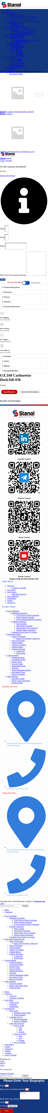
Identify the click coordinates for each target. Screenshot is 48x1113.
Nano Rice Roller (18, 679)
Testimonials (14, 26)
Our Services (12, 592)
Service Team (19, 47)
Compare (8, 1053)
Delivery (7, 302)
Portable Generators (19, 622)
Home (2, 72)
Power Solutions (13, 611)
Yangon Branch (20, 36)
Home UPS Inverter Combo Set (28, 639)
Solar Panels (18, 55)
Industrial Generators (17, 15)
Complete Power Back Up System (24, 632)
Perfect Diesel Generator (23, 19)
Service (7, 297)
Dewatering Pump (16, 74)
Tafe (20, 50)
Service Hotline (19, 65)
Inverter (21, 54)
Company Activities (16, 17)
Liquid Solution (13, 655)
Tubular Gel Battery (19, 645)
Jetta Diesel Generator (22, 27)
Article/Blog (11, 598)
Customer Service (15, 38)
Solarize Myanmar (16, 51)
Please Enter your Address (10, 1099)
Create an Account (7, 1073)
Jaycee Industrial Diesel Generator (26, 21)
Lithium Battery (15, 49)
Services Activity (20, 56)
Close (2, 903)
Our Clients (11, 590)
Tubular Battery (17, 643)
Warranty (8, 292)
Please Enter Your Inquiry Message (13, 275)
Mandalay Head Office (22, 33)
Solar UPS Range (18, 641)
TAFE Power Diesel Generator (25, 17)
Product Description (12, 287)
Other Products (12, 677)
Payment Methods (20, 40)
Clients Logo (14, 22)
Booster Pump (14, 63)
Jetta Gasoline (19, 25)
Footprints (13, 24)
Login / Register (11, 1055)
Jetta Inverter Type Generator (24, 30)
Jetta (20, 52)
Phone (2, 246)
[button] (24, 287)
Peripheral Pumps (15, 59)
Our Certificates (13, 596)
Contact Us (11, 603)
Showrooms (13, 31)
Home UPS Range (18, 636)
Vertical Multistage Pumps (21, 670)
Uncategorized (10, 72)
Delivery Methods (20, 43)
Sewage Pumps (17, 664)
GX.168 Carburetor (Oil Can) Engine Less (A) (17, 152)
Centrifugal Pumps (16, 61)
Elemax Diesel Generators (23, 32)
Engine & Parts (17, 683)
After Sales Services (16, 45)
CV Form (4, 1106)
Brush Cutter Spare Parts (21, 681)
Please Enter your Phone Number (12, 1089)
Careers (10, 601)
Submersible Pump (16, 68)
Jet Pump (12, 70)
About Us (13, 15)
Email (2, 237)
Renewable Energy (14, 634)
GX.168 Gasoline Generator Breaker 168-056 (17, 112)
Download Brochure (12, 307)
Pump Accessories (18, 674)
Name (2, 229)
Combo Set (18, 53)
